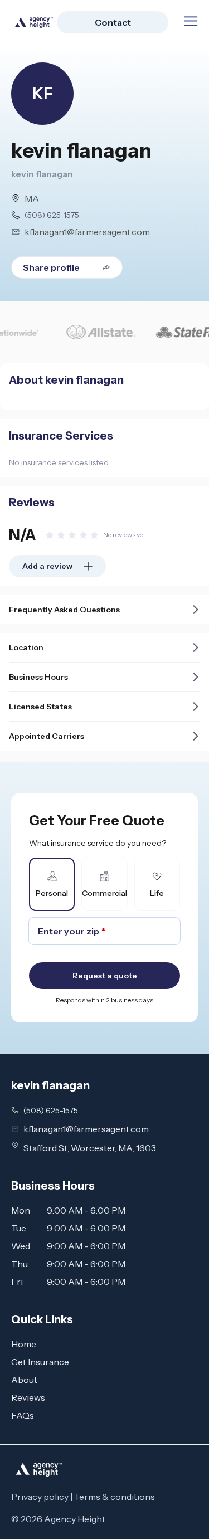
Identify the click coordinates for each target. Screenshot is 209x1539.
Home (23, 1344)
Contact (113, 22)
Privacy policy (40, 1496)
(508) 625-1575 (52, 215)
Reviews (28, 1397)
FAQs (22, 1415)
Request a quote (104, 976)
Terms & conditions (114, 1496)
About (24, 1379)
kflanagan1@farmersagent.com (87, 231)
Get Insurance (40, 1361)
